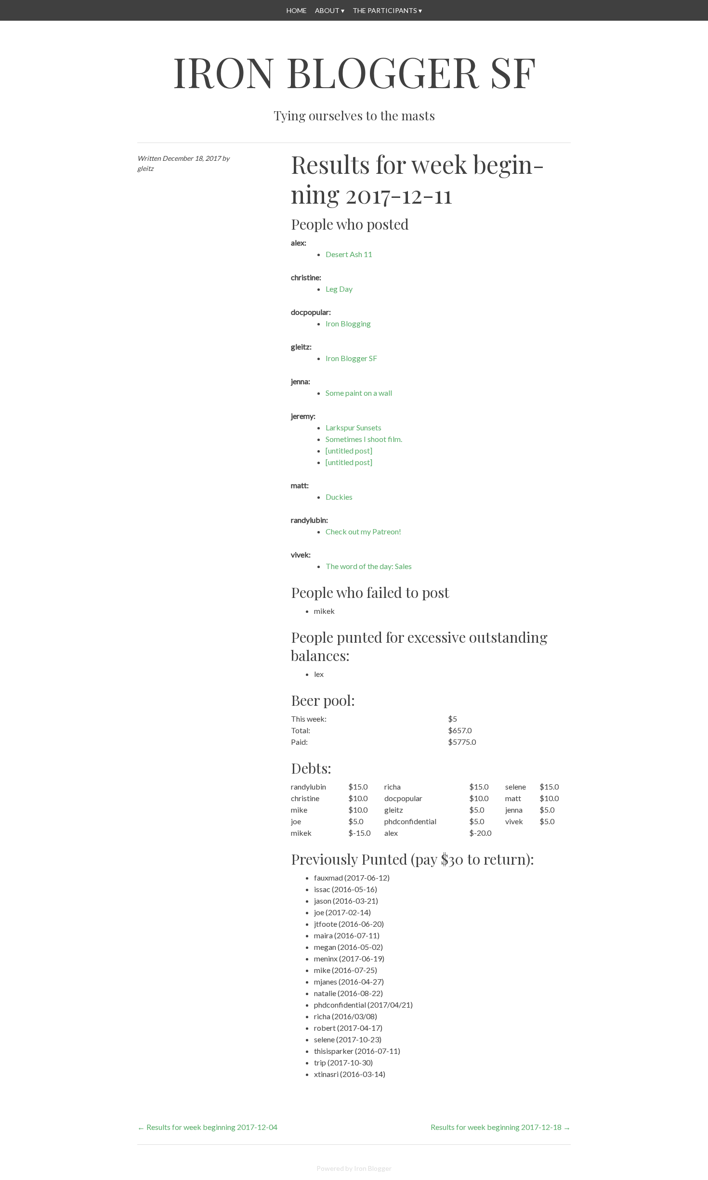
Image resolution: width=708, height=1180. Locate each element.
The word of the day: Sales (369, 566)
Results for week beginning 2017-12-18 (501, 1126)
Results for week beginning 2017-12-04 (207, 1126)
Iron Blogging (348, 323)
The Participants (385, 10)
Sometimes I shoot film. (364, 438)
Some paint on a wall (359, 392)
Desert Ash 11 (349, 254)
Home (297, 10)
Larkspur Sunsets (353, 427)
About (327, 10)
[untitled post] (349, 450)
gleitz (145, 168)
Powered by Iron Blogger (354, 1168)
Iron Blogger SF (354, 71)
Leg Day (339, 288)
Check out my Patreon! (363, 531)
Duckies (339, 496)
